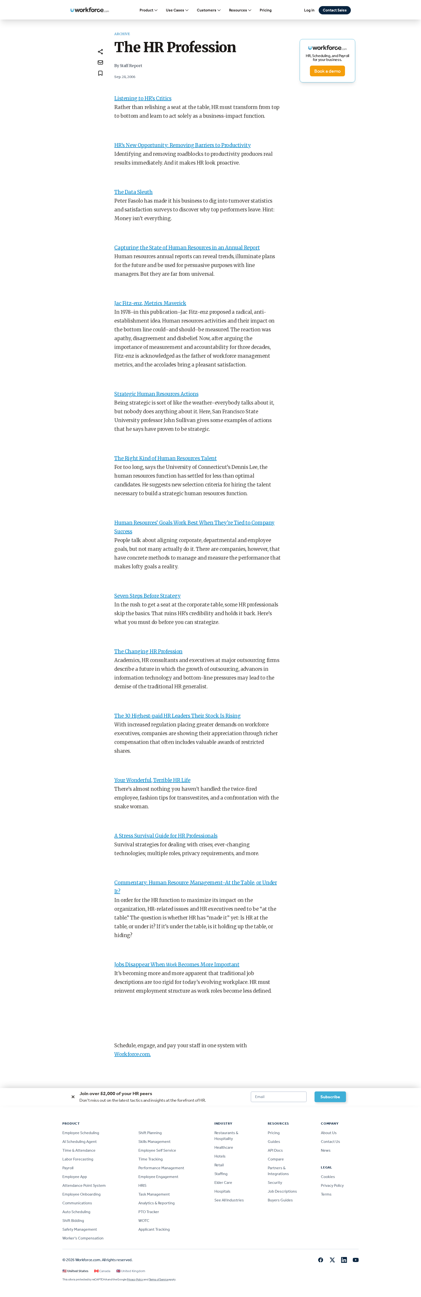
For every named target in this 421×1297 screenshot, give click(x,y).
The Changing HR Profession (148, 651)
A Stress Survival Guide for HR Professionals (165, 836)
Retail (219, 1165)
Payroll (67, 1168)
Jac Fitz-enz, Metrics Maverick (150, 303)
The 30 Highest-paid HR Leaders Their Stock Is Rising (177, 716)
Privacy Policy (332, 1185)
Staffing (221, 1173)
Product (146, 10)
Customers (206, 10)
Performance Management (161, 1168)
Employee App (74, 1176)
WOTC (143, 1220)
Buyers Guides (280, 1200)
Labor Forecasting (77, 1159)
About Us (329, 1132)
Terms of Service (158, 1279)
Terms (326, 1194)
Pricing (266, 10)
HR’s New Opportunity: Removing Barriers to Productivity (182, 145)
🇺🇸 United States (75, 1271)
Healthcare (223, 1147)
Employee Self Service (157, 1150)
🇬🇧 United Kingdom (130, 1271)
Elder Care (223, 1182)
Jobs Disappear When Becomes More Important (176, 964)
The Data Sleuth (133, 192)
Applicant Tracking (154, 1229)
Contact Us (330, 1141)
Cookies (328, 1176)
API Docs (275, 1150)
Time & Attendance (79, 1150)
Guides (274, 1141)
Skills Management (154, 1141)
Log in (309, 10)
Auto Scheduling (76, 1211)
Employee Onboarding (81, 1194)
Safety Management (79, 1229)
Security (275, 1182)
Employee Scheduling (80, 1132)
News (326, 1150)
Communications (77, 1203)
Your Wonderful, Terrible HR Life (152, 780)
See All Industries (229, 1200)
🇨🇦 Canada (102, 1271)
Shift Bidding (73, 1220)
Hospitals (222, 1191)
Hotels (220, 1156)
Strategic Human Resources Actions (156, 394)
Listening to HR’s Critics (142, 98)
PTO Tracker (148, 1211)
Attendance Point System (84, 1185)
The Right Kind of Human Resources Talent (165, 458)
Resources (238, 10)
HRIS (142, 1185)
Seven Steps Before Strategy (147, 596)
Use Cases (175, 10)
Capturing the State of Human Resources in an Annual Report (187, 248)
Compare (276, 1159)
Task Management (154, 1194)
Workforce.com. (132, 1054)
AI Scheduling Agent (79, 1141)
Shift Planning (150, 1132)
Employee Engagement (158, 1176)
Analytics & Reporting (156, 1203)
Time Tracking (150, 1159)
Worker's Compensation (83, 1238)
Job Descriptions (282, 1191)
